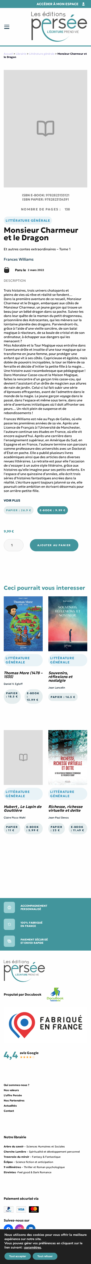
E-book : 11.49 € (77, 828)
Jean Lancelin (56, 687)
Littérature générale (41, 53)
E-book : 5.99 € (32, 828)
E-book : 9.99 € (53, 510)
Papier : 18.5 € (12, 695)
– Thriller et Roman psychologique (34, 1167)
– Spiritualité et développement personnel (42, 1151)
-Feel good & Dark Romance (27, 1172)
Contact (9, 1110)
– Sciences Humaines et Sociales (34, 1146)
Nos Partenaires (14, 1100)
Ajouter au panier (54, 545)
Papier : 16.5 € (63, 697)
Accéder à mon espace (57, 4)
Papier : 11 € (12, 828)
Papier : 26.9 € (18, 510)
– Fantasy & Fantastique (32, 1156)
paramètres (32, 1247)
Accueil (8, 53)
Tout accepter (17, 1256)
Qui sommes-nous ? (16, 1085)
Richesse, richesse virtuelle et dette (65, 808)
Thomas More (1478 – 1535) (23, 674)
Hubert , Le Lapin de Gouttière (23, 808)
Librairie (21, 53)
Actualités (10, 1105)
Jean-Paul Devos (58, 817)
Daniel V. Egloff (13, 683)
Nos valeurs (11, 1090)
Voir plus (12, 501)
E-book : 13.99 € (33, 696)
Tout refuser (45, 1256)
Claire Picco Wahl (14, 817)
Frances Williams (19, 259)
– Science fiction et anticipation (28, 1162)
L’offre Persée (13, 1095)
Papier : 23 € (57, 828)
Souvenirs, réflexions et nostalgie (60, 676)
